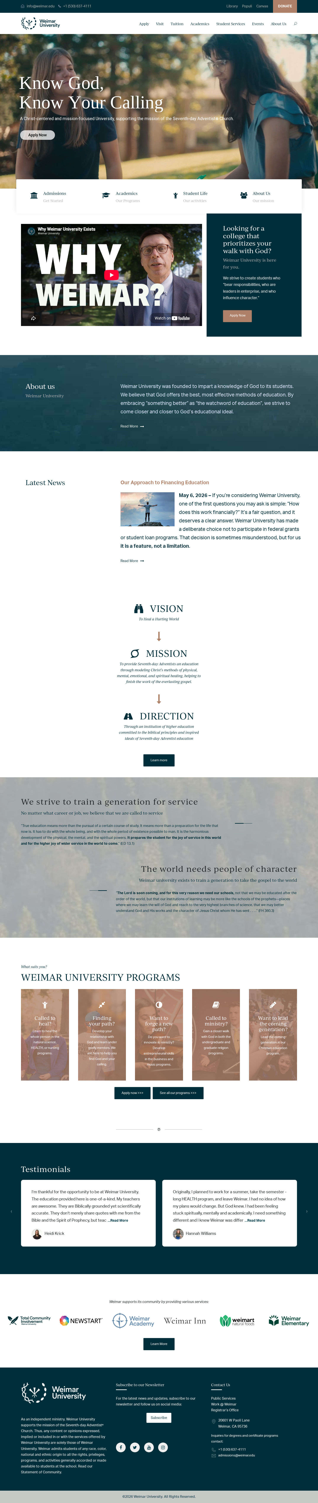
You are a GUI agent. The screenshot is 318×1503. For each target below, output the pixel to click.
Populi (247, 6)
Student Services (230, 23)
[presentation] (11, 1211)
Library (232, 6)
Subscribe (159, 1418)
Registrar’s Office (225, 1410)
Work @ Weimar (223, 1404)
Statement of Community (41, 1472)
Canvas (262, 6)
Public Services (223, 1398)
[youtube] (149, 1447)
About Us (278, 23)
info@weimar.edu (41, 6)
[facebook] (121, 1447)
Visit (160, 23)
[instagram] (163, 1447)
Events (258, 23)
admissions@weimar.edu (236, 1455)
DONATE (285, 6)
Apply (144, 23)
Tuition (177, 23)
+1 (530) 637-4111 (77, 6)
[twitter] (135, 1447)
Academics (199, 23)
